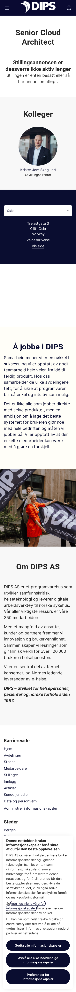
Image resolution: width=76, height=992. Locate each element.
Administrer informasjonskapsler (30, 808)
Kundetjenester (16, 794)
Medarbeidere (15, 768)
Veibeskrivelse (38, 240)
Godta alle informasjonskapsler (38, 945)
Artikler (10, 788)
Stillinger (11, 775)
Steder (9, 762)
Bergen (10, 830)
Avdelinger (12, 755)
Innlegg (10, 781)
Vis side (38, 246)
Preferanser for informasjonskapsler (38, 977)
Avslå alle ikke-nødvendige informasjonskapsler (38, 960)
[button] (69, 7)
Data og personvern (20, 801)
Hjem (8, 749)
